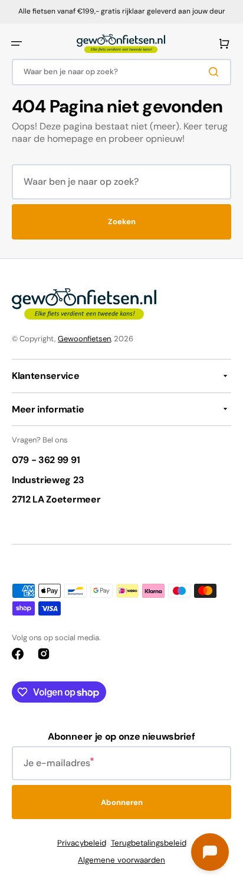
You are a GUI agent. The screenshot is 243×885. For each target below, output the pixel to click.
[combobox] (121, 72)
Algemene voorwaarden (121, 860)
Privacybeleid (81, 843)
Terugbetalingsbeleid (148, 843)
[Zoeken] (216, 72)
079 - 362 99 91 (46, 460)
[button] (16, 43)
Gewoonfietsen (84, 339)
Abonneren (122, 802)
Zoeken (122, 222)
